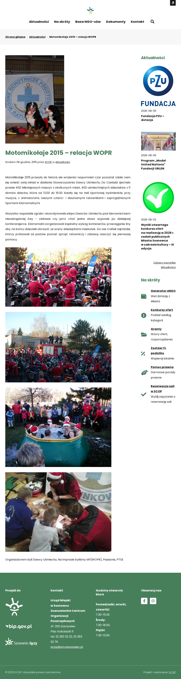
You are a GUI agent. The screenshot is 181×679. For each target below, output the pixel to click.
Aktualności (39, 21)
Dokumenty (115, 21)
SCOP (48, 162)
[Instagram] (153, 601)
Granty (156, 329)
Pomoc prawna (162, 367)
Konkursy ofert (162, 310)
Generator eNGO (163, 291)
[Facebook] (144, 601)
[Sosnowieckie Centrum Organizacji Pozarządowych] (90, 10)
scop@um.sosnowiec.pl (67, 647)
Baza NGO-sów (88, 21)
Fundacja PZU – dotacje (152, 118)
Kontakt (137, 21)
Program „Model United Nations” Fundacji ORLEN (153, 165)
